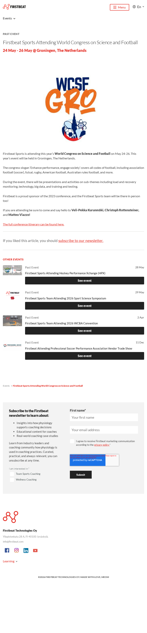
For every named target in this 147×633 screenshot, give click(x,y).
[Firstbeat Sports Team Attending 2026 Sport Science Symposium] (12, 298)
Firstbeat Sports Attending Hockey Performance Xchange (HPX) (65, 273)
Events (6, 385)
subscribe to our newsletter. (80, 240)
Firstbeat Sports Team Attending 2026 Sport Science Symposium (65, 298)
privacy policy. (101, 444)
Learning (8, 561)
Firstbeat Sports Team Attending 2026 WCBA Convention (61, 323)
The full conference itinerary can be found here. (33, 224)
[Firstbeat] (14, 7)
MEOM (105, 577)
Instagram (16, 550)
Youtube (35, 550)
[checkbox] (35, 477)
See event (84, 280)
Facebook (7, 550)
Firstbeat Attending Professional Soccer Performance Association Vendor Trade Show (78, 348)
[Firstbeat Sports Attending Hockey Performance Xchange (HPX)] (12, 273)
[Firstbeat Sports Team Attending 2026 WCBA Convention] (12, 323)
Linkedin (26, 550)
